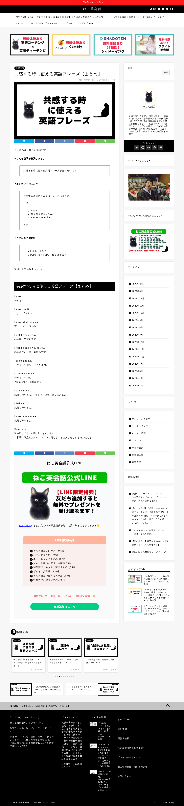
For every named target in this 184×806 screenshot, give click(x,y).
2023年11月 (138, 306)
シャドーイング (140, 426)
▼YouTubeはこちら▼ (139, 160)
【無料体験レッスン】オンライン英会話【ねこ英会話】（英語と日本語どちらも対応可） (60, 17)
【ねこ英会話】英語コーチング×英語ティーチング (139, 17)
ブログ (69, 23)
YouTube (19, 23)
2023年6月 (137, 327)
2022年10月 (138, 356)
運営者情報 (123, 738)
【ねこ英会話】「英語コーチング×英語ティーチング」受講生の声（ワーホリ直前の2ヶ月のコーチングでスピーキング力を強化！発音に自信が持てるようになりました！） (150, 515)
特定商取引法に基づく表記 (131, 748)
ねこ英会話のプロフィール (44, 23)
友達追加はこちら (65, 606)
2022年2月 (137, 378)
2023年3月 (137, 335)
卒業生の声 (137, 448)
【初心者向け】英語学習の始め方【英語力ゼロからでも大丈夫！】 (150, 543)
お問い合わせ (86, 23)
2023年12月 (138, 298)
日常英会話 (20, 68)
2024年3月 (137, 291)
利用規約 (122, 729)
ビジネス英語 (139, 433)
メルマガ (136, 440)
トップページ (125, 719)
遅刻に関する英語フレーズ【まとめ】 (150, 552)
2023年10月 (138, 313)
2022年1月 (137, 385)
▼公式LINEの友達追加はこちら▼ (145, 215)
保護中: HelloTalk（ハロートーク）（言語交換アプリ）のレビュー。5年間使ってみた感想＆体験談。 (150, 497)
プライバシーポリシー (129, 757)
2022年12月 (138, 342)
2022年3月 (137, 371)
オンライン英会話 (141, 419)
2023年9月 (137, 320)
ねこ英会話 (92, 9)
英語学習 (136, 462)
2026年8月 (137, 284)
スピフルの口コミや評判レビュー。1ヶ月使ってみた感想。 (150, 532)
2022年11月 (138, 349)
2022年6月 (137, 364)
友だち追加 (25, 525)
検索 (130, 68)
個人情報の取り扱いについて (133, 767)
